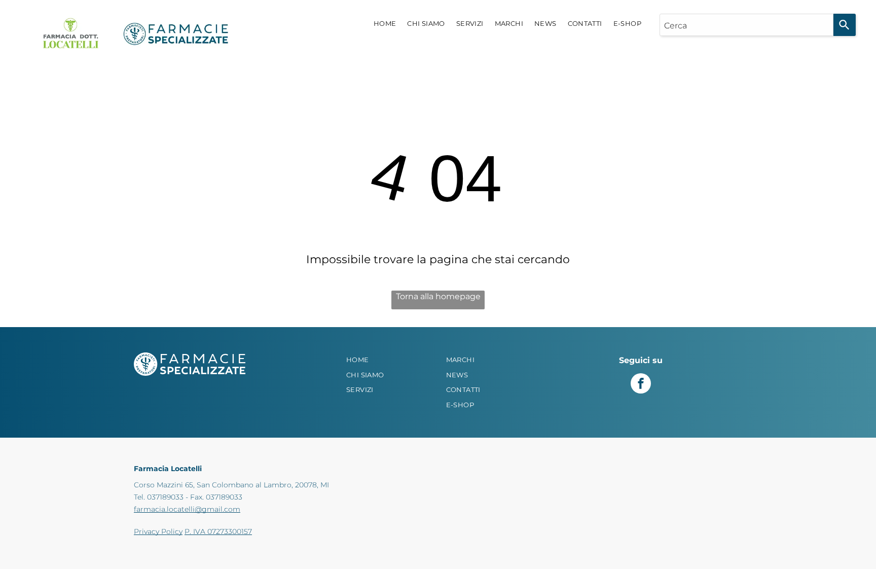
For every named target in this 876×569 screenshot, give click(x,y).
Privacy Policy (158, 531)
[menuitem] (385, 23)
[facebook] (641, 384)
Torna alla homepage (438, 296)
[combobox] (746, 25)
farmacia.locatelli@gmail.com (187, 509)
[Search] (844, 25)
